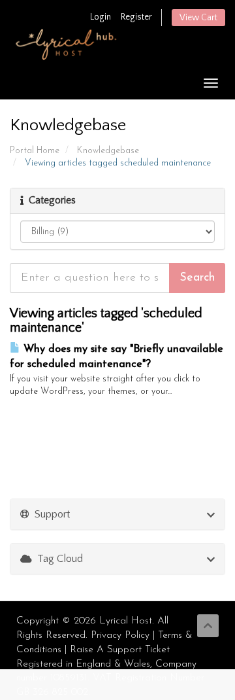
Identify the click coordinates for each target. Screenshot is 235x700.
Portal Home (34, 151)
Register (136, 17)
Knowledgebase (108, 151)
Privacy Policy (120, 635)
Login (100, 17)
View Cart (198, 17)
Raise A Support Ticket (120, 650)
